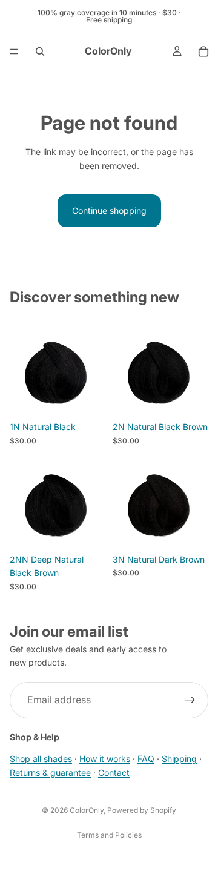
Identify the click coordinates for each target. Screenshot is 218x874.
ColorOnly (87, 810)
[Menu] (14, 51)
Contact (114, 772)
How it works (104, 758)
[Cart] (203, 51)
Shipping (179, 758)
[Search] (40, 51)
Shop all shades (41, 758)
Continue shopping (109, 210)
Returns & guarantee (50, 772)
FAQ (145, 758)
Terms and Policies (109, 834)
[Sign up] (190, 699)
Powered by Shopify (141, 810)
